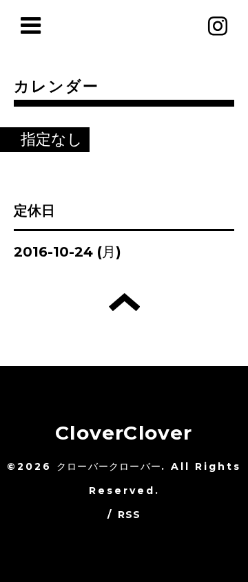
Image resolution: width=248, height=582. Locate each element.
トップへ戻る (124, 302)
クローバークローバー (108, 466)
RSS (129, 514)
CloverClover (123, 432)
